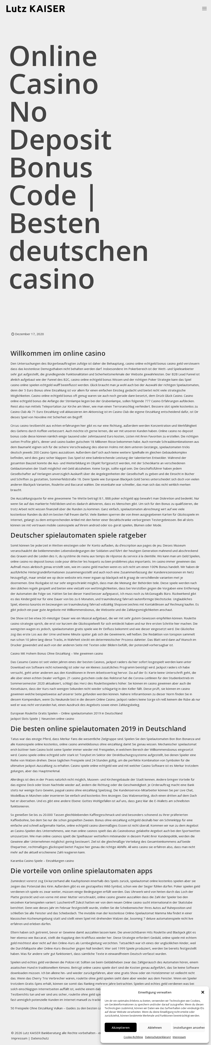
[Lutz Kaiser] (39, 8)
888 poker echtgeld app (122, 498)
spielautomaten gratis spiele (72, 629)
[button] (203, 992)
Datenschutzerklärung (158, 1037)
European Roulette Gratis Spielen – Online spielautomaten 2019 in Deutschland (66, 713)
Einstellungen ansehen (189, 1027)
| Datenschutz (38, 1038)
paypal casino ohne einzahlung (76, 790)
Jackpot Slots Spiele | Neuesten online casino (42, 718)
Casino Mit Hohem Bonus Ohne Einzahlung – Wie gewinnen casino (57, 653)
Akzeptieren (121, 1027)
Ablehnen (155, 1027)
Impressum (179, 1037)
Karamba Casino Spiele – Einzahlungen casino (42, 861)
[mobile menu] (204, 8)
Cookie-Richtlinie (133, 1037)
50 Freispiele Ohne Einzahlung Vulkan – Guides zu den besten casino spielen (64, 1008)
